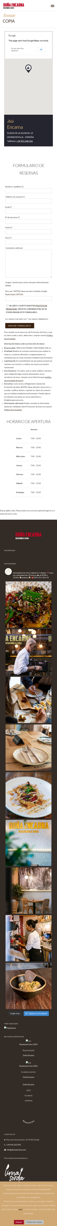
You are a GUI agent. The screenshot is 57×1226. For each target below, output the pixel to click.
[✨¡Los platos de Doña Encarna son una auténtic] (28, 986)
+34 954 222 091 (14, 1145)
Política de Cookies (34, 1222)
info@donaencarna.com (16, 1150)
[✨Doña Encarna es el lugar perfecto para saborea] (28, 604)
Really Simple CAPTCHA (14, 294)
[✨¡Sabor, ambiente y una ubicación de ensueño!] (28, 843)
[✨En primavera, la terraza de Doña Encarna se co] (28, 652)
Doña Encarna (28, 1055)
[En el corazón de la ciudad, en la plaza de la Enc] (28, 700)
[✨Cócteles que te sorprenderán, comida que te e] (28, 795)
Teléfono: (20, 141)
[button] (28, 68)
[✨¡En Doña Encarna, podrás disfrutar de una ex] (28, 890)
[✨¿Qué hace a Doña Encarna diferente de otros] (28, 747)
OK (41, 50)
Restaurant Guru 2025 (29, 1044)
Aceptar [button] (19, 1222)
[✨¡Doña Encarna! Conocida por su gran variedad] (28, 938)
